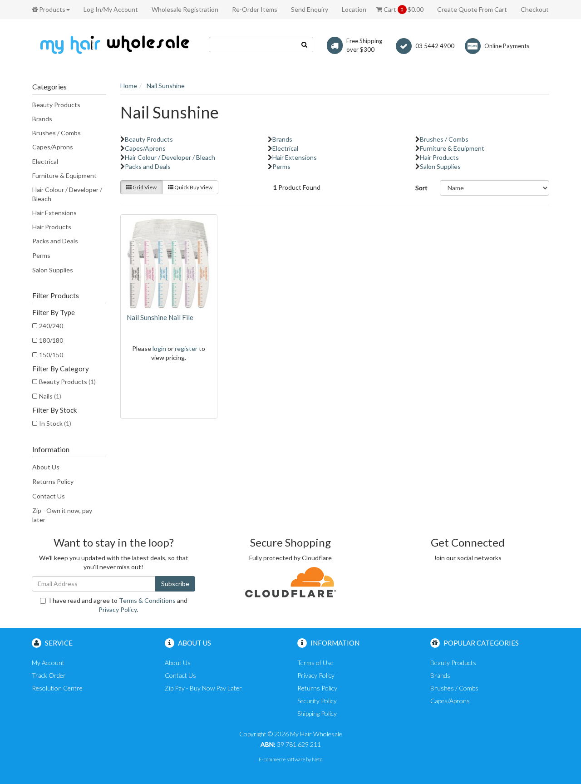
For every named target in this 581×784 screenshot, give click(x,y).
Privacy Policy (117, 609)
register (186, 348)
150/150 (51, 355)
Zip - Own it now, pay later (62, 515)
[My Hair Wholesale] (113, 44)
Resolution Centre (57, 688)
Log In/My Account (111, 9)
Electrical (45, 161)
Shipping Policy (317, 713)
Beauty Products (56, 104)
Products (51, 9)
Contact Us (48, 496)
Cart (402, 9)
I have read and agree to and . (118, 605)
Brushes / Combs (56, 133)
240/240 (51, 326)
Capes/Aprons (52, 147)
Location (354, 9)
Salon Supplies (52, 270)
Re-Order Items (254, 9)
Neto (317, 759)
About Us (45, 467)
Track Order (49, 675)
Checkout (535, 9)
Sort (421, 188)
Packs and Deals (55, 241)
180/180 (51, 340)
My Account (48, 662)
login (159, 348)
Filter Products (55, 295)
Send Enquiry (309, 9)
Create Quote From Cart (472, 9)
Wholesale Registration (185, 9)
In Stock (55, 423)
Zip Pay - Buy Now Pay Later (203, 688)
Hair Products (51, 227)
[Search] (304, 44)
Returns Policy (53, 481)
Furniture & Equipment (64, 175)
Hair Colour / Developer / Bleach (67, 194)
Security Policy (317, 701)
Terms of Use (315, 662)
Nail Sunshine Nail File (160, 317)
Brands (42, 119)
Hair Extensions (54, 213)
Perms (41, 255)
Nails (50, 396)
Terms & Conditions (147, 600)
